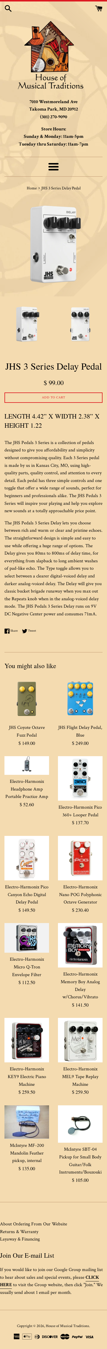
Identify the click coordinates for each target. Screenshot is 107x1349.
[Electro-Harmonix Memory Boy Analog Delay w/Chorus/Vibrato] (80, 945)
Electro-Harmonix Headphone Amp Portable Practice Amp (26, 789)
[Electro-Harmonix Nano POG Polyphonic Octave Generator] (80, 858)
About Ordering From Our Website (33, 1224)
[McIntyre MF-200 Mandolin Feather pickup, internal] (26, 1122)
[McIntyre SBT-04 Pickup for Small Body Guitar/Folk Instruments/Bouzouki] (80, 1124)
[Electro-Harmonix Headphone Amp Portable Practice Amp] (26, 765)
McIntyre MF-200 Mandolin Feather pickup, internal (27, 1153)
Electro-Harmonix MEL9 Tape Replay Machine (80, 1076)
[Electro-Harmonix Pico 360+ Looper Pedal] (80, 778)
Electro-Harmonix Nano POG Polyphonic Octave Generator (80, 894)
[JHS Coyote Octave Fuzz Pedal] (26, 698)
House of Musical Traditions (67, 1326)
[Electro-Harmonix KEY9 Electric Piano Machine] (26, 1040)
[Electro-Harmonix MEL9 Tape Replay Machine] (80, 1040)
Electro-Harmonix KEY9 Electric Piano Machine (27, 1076)
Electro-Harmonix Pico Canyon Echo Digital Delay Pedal (26, 894)
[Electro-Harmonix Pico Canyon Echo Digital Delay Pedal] (26, 858)
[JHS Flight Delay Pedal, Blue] (80, 698)
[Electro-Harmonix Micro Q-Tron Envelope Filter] (26, 938)
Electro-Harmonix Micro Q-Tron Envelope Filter (27, 967)
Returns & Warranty (19, 1232)
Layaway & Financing (20, 1239)
